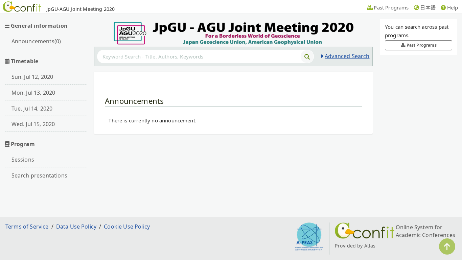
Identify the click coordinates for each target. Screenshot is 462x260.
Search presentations (39, 175)
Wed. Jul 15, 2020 (33, 124)
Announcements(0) (36, 41)
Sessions (22, 159)
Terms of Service (27, 226)
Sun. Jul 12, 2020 (32, 76)
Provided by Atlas (355, 245)
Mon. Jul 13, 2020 (33, 92)
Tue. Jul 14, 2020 (32, 108)
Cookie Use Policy (127, 226)
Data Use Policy (76, 226)
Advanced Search (347, 56)
